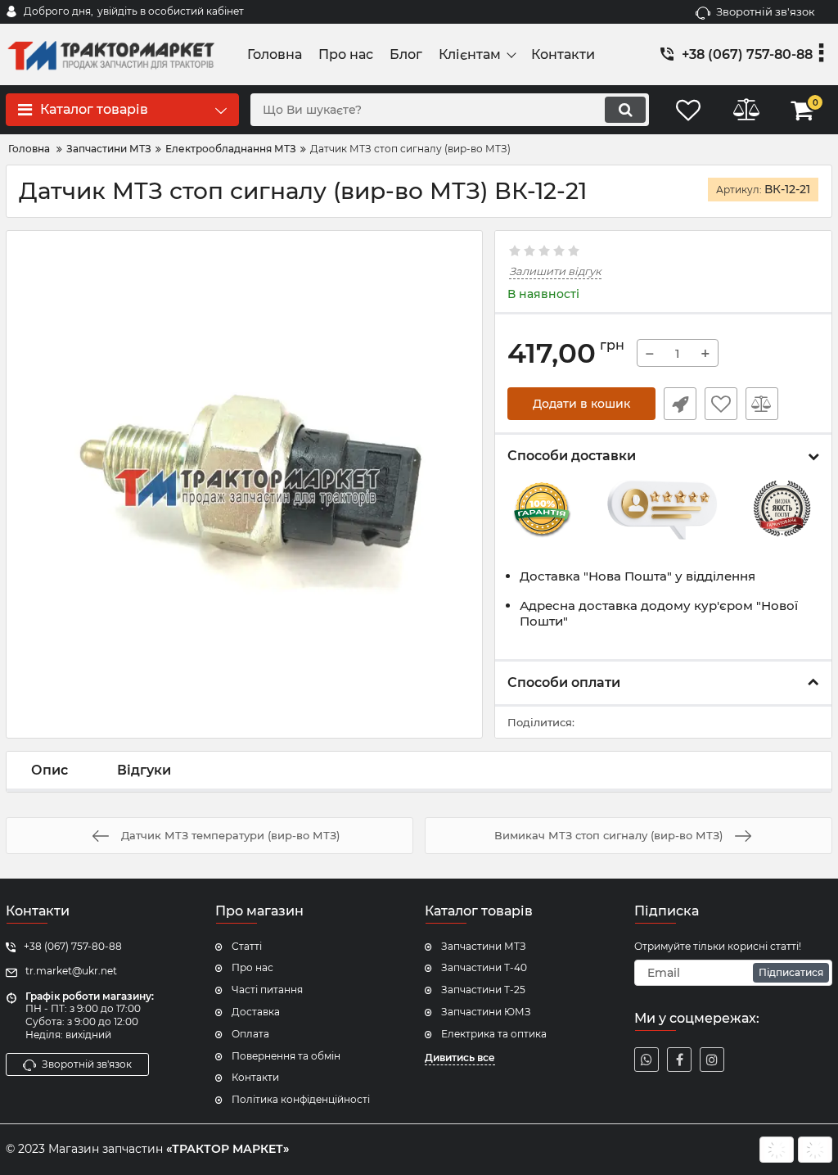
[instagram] (712, 1059)
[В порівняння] (762, 403)
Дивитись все (460, 1057)
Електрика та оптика (494, 1034)
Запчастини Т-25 (483, 989)
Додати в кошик (581, 403)
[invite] (646, 1059)
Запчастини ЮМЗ (486, 1012)
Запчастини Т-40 (484, 967)
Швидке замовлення (680, 403)
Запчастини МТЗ (483, 946)
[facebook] (679, 1059)
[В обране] (721, 403)
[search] (625, 110)
